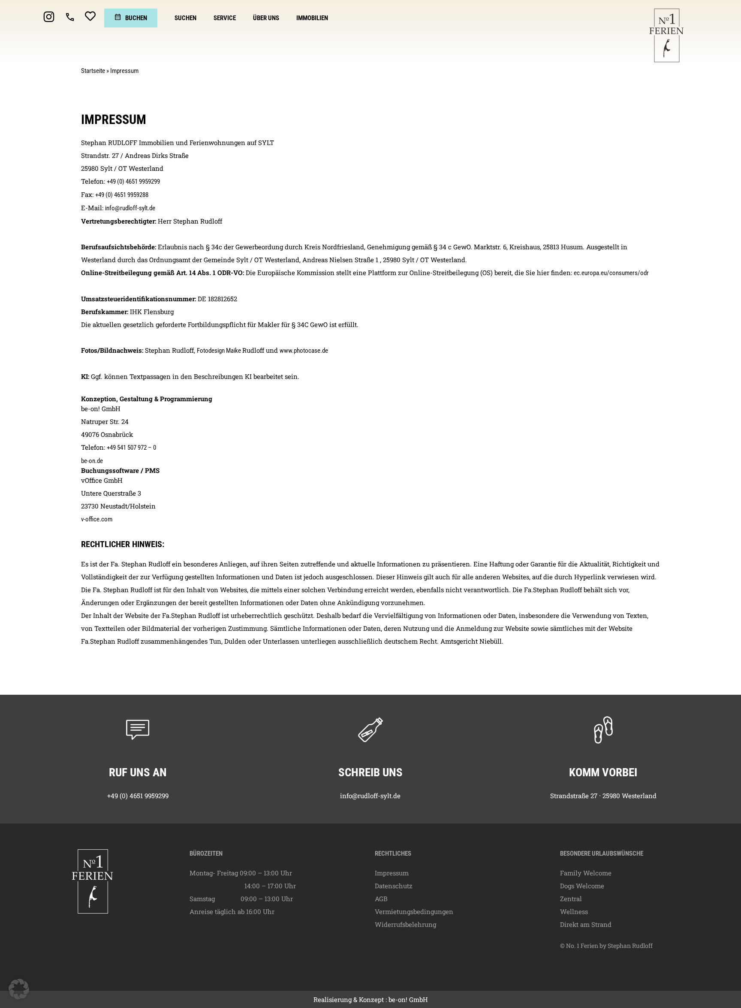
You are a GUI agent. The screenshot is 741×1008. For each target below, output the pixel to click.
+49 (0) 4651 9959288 (121, 195)
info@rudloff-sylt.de (130, 208)
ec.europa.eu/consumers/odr (611, 273)
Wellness (574, 911)
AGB (381, 898)
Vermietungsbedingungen (414, 911)
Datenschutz (394, 885)
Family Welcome (585, 873)
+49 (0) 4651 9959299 (133, 181)
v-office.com (96, 519)
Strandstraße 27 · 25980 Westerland (603, 795)
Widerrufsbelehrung (405, 924)
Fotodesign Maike (219, 350)
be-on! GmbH (408, 999)
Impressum (392, 873)
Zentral (571, 898)
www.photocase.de (304, 350)
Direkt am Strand (585, 924)
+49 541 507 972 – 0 (131, 447)
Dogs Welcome (582, 885)
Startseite (93, 71)
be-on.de (92, 461)
